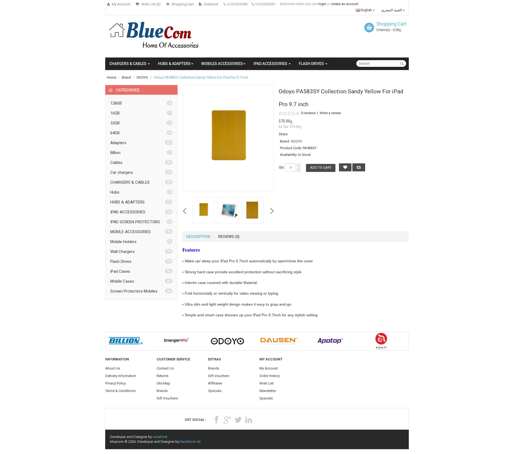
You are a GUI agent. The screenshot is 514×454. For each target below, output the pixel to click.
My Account (268, 368)
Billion (115, 152)
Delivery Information (120, 376)
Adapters (118, 142)
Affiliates (215, 383)
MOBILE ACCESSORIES (130, 231)
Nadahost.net (190, 442)
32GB (115, 123)
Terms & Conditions (120, 391)
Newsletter (267, 391)
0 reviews (308, 113)
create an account (344, 4)
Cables (116, 162)
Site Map (163, 383)
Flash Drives (120, 261)
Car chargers (121, 172)
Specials (214, 391)
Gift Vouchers (167, 398)
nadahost (160, 437)
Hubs (114, 192)
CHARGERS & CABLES (130, 182)
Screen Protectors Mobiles (133, 291)
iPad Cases (120, 271)
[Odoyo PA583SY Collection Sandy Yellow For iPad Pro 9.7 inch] (203, 210)
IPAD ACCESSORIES (127, 212)
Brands (162, 391)
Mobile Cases (122, 281)
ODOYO (142, 77)
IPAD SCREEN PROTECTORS (135, 222)
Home (111, 77)
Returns (162, 376)
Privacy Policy (115, 383)
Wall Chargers (122, 251)
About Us (112, 368)
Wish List (266, 383)
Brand (126, 77)
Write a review (330, 113)
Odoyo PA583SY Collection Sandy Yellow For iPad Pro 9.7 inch (201, 77)
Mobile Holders (123, 241)
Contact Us (165, 368)
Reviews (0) (229, 236)
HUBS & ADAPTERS (127, 202)
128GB (116, 103)
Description (198, 236)
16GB (115, 113)
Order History (269, 376)
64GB (115, 132)
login (322, 4)
